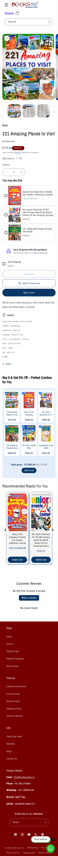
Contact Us (11, 758)
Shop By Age (12, 651)
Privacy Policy (13, 694)
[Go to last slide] (5, 530)
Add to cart (29, 470)
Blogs (9, 751)
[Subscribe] (45, 822)
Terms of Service (14, 716)
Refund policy (32, 848)
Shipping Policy (13, 708)
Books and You (18, 848)
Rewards (9, 13)
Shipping (18, 152)
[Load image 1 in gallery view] (14, 110)
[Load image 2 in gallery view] (28, 110)
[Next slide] (52, 530)
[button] (6, 4)
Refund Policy (13, 701)
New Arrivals (12, 666)
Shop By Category (15, 658)
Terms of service (13, 853)
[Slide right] (54, 111)
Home (9, 636)
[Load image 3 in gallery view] (43, 110)
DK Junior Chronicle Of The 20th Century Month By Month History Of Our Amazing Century (41, 540)
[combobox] (29, 22)
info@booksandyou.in (24, 777)
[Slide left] (3, 111)
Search (9, 644)
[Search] (49, 21)
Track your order (14, 736)
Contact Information (16, 686)
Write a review (29, 597)
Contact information (46, 853)
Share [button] (8, 364)
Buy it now (29, 292)
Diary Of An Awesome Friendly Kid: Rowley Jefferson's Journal (17, 538)
